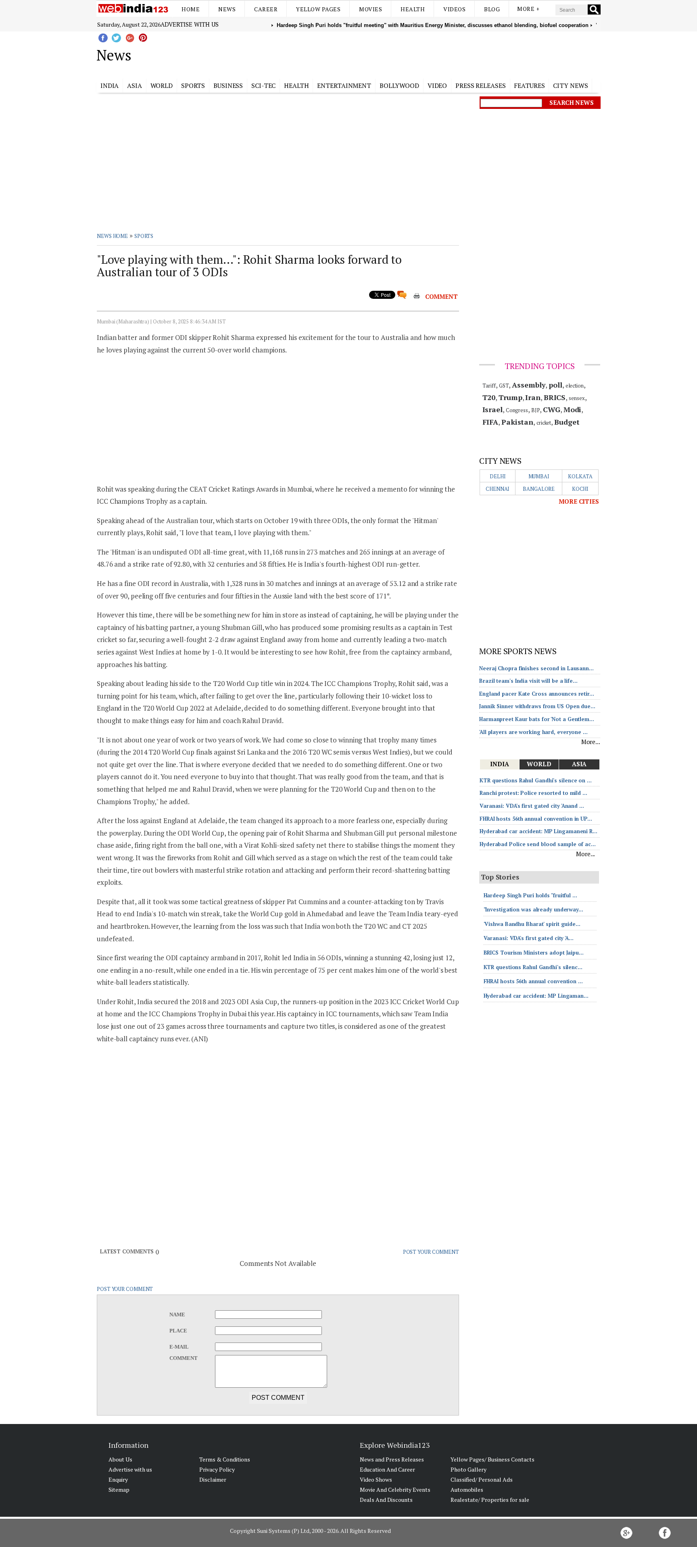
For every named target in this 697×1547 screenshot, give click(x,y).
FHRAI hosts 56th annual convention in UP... (536, 818)
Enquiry (118, 1479)
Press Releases (480, 85)
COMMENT (441, 296)
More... (590, 742)
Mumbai (538, 476)
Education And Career (387, 1469)
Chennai (497, 488)
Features (529, 85)
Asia (134, 85)
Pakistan (517, 422)
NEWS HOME (112, 236)
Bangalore (539, 488)
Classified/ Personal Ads (482, 1479)
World (161, 85)
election (575, 385)
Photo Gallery (468, 1469)
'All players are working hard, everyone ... (533, 732)
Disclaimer (212, 1479)
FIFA (490, 422)
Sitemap (119, 1489)
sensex (576, 398)
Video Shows (376, 1479)
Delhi (498, 476)
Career (266, 9)
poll (555, 385)
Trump (510, 397)
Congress (517, 410)
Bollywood (399, 85)
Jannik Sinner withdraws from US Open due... (537, 706)
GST (504, 385)
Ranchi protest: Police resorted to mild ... (533, 792)
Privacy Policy (217, 1469)
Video (437, 85)
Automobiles (467, 1489)
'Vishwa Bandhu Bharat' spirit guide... (532, 924)
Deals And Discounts (386, 1499)
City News (570, 85)
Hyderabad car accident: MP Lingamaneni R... (538, 831)
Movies (370, 9)
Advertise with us (190, 24)
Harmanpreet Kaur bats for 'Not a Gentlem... (536, 719)
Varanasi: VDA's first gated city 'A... (529, 938)
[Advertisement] (389, 53)
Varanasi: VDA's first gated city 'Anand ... (532, 805)
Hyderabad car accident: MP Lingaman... (536, 995)
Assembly (528, 385)
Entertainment (344, 85)
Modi (572, 409)
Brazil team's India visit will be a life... (528, 680)
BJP (535, 410)
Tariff (489, 385)
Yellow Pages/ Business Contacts (492, 1459)
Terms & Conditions (224, 1459)
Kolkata (580, 476)
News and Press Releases (392, 1459)
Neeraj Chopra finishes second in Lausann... (536, 668)
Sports (193, 85)
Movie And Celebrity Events (395, 1489)
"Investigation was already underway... (533, 909)
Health (413, 9)
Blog (492, 9)
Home (191, 9)
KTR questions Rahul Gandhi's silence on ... (536, 780)
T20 (489, 397)
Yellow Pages (318, 9)
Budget (566, 422)
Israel (492, 409)
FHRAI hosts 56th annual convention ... (533, 981)
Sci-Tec (263, 85)
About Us (120, 1459)
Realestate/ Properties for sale (490, 1499)
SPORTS (143, 236)
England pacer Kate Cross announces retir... (536, 693)
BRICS (555, 397)
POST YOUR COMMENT (431, 1251)
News (227, 9)
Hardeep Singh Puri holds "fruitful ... (530, 895)
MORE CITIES (579, 501)
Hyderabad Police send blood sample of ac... (538, 844)
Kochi (580, 488)
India (109, 85)
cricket (543, 422)
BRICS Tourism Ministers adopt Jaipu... (534, 952)
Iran (532, 397)
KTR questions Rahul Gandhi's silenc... (533, 967)
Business (228, 85)
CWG (551, 409)
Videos (454, 9)
